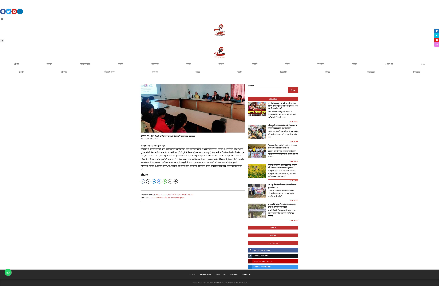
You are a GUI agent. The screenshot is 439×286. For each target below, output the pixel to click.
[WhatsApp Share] (165, 181)
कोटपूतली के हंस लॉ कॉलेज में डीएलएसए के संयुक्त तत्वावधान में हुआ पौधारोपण (282, 126)
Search (251, 86)
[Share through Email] (170, 181)
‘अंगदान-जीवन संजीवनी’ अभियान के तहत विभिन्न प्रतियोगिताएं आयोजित (282, 146)
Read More (294, 122)
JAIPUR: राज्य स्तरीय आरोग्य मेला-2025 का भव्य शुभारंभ (166, 198)
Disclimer (234, 275)
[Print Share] (176, 181)
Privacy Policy (205, 275)
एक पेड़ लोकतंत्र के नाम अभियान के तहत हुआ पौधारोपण (282, 185)
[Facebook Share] (143, 181)
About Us (192, 275)
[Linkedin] (20, 11)
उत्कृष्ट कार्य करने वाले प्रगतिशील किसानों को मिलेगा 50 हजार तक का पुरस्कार (282, 166)
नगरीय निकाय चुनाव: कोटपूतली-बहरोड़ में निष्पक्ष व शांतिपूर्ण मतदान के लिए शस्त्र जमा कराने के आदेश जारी (283, 105)
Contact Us (246, 275)
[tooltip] (436, 31)
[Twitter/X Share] (148, 181)
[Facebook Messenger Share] (159, 181)
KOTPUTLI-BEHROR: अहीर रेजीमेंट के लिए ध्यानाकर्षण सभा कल (173, 195)
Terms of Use (220, 275)
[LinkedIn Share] (154, 181)
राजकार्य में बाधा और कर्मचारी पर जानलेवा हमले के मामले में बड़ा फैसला (282, 205)
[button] (219, 19)
